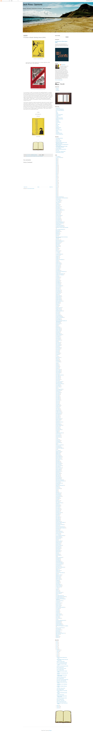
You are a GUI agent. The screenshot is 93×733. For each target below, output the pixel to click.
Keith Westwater (58, 424)
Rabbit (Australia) (58, 127)
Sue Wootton (58, 582)
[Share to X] (41, 154)
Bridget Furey (58, 246)
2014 (56, 182)
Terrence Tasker (58, 593)
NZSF (57, 490)
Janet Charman (58, 379)
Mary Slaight (58, 466)
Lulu (56, 449)
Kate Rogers (58, 417)
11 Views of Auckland (59, 157)
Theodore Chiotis (58, 605)
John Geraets (58, 394)
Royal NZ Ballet (58, 555)
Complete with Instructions (60, 273)
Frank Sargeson (58, 318)
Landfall (57, 116)
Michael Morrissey (58, 471)
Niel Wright (57, 484)
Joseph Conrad (58, 405)
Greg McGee (58, 332)
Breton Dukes (58, 243)
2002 (56, 169)
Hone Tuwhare (58, 348)
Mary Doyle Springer (59, 465)
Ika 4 (56, 355)
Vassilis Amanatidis (59, 623)
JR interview (58, 406)
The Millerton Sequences (59, 597)
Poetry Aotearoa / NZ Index (60, 152)
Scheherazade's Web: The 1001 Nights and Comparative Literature (61, 146)
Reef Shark (57, 128)
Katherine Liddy (58, 419)
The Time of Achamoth (59, 600)
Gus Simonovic (58, 335)
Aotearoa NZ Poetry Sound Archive (61, 149)
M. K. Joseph (58, 450)
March (58, 705)
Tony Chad (57, 617)
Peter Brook (57, 514)
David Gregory (58, 283)
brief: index (57, 150)
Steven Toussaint (58, 579)
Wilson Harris (58, 634)
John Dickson (58, 393)
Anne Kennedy (58, 218)
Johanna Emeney (58, 390)
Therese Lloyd (58, 606)
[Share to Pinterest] (43, 154)
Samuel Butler (58, 558)
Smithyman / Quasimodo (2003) (61, 677)
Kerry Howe (57, 427)
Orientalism (57, 497)
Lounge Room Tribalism (59, 448)
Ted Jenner (57, 591)
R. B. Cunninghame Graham (60, 535)
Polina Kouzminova (59, 531)
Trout (56, 619)
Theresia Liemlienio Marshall (60, 607)
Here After (57, 346)
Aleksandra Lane (58, 206)
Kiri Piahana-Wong (58, 429)
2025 (56, 194)
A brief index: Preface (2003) (61, 688)
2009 (56, 177)
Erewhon (57, 304)
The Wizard (57, 601)
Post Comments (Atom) (30, 188)
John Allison (57, 391)
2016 (57, 646)
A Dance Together (58, 200)
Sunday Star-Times (59, 585)
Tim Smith (57, 609)
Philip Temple (58, 519)
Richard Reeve (58, 543)
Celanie (57, 260)
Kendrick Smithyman (59, 425)
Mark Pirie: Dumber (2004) (60, 661)
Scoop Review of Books (59, 562)
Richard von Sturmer (59, 545)
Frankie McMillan (58, 319)
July (57, 652)
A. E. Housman (58, 201)
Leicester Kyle (58, 440)
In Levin (57, 356)
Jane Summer (58, 377)
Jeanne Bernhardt (58, 382)
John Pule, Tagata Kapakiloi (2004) (62, 662)
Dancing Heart (58, 280)
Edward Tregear (58, 295)
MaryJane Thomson (59, 467)
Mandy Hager (58, 454)
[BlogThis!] (40, 154)
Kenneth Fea (58, 426)
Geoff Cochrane (58, 323)
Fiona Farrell (58, 314)
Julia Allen (57, 407)
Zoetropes (57, 637)
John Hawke (58, 396)
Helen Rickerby (58, 345)
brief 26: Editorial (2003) (60, 689)
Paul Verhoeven (58, 509)
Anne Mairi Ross (58, 219)
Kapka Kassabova (58, 413)
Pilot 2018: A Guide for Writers (60, 522)
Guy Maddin (57, 336)
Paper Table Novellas (59, 502)
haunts (57, 341)
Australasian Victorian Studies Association (62, 227)
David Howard (58, 284)
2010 (56, 178)
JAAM (57, 112)
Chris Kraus (57, 268)
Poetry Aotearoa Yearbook (60, 524)
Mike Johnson (58, 475)
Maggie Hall (57, 453)
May (57, 655)
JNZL (56, 388)
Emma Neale (58, 302)
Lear (56, 438)
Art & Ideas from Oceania (59, 225)
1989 (56, 160)
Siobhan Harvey (58, 570)
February (58, 706)
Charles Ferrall (58, 262)
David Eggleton (58, 282)
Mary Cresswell (58, 464)
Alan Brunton (58, 204)
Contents (57, 89)
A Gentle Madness (58, 148)
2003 (56, 170)
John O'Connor (58, 400)
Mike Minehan (58, 476)
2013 (56, 181)
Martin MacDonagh (59, 463)
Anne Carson (58, 217)
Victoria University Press (59, 134)
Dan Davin (57, 279)
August (58, 651)
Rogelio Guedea (58, 550)
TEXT (57, 594)
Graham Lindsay (58, 330)
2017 (57, 645)
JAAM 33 (57, 365)
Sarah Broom (58, 559)
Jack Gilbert (57, 366)
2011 (56, 179)
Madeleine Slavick (58, 451)
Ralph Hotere (58, 538)
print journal (57, 533)
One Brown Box (58, 495)
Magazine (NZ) (58, 452)
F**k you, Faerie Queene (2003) (61, 668)
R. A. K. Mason (58, 534)
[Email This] (39, 154)
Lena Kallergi (58, 441)
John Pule (57, 403)
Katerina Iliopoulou (58, 418)
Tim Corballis (58, 608)
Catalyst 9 (57, 258)
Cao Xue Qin (58, 255)
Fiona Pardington (58, 315)
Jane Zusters (58, 378)
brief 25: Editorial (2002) (60, 699)
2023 (56, 192)
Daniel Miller (58, 281)
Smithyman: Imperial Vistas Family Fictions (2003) (62, 675)
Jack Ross (57, 367)
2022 (56, 191)
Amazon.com (58, 214)
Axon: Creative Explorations (60, 110)
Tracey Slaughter (58, 618)
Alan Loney (57, 205)
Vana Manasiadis (58, 621)
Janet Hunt (57, 380)
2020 (56, 189)
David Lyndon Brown (59, 285)
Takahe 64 (57, 590)
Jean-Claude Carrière (59, 381)
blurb (56, 235)
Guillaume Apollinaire (59, 334)
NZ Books (57, 486)
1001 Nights (57, 156)
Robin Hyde (57, 549)
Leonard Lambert (58, 442)
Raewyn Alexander (58, 537)
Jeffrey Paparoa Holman (59, 383)
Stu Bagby (57, 580)
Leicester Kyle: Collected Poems (60, 151)
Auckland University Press (60, 109)
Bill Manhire (57, 233)
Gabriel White (58, 322)
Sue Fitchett (57, 581)
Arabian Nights (58, 224)
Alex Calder (57, 207)
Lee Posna (57, 439)
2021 (56, 190)
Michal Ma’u (57, 472)
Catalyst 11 (57, 257)
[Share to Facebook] (42, 154)
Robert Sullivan (58, 548)
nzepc (57, 123)
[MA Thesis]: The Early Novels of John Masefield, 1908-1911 (61, 143)
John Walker (58, 404)
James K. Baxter (58, 370)
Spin (56, 573)
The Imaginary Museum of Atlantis (61, 596)
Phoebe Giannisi (58, 521)
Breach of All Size (58, 242)
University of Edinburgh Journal (60, 620)
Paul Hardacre (58, 508)
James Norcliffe (58, 372)
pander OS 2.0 (58, 500)
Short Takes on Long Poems (60, 567)
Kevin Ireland (58, 428)
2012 (56, 180)
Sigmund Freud (58, 568)
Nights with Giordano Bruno (60, 485)
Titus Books (57, 132)
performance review (59, 512)
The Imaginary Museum (59, 138)
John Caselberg (58, 392)
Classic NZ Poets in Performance (61, 271)
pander (57, 499)
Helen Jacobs (58, 343)
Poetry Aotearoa (58, 523)
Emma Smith (58, 303)
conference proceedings (59, 274)
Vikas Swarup (58, 628)
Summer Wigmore (58, 584)
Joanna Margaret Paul (59, 389)
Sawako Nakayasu (58, 561)
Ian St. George (58, 353)
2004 (56, 171)
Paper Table (57, 124)
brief (56, 111)
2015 (56, 183)
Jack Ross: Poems (58, 140)
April (57, 656)
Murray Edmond (58, 478)
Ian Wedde (57, 354)
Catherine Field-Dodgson (59, 259)
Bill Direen (57, 232)
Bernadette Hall (58, 231)
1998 (56, 165)
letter (56, 443)
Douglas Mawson (58, 292)
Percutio (57, 125)
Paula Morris (58, 511)
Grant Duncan (58, 331)
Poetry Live (57, 525)
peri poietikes (58, 513)
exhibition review (58, 309)
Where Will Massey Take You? (60, 633)
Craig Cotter (57, 278)
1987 (56, 158)
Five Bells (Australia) (59, 316)
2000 (56, 167)
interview (57, 359)
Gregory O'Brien (58, 333)
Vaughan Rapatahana (59, 624)
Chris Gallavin (58, 267)
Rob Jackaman (58, 546)
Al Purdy (57, 203)
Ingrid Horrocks (58, 357)
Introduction (57, 90)
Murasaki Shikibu (58, 477)
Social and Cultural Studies (60, 572)
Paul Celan (57, 507)
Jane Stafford (58, 376)
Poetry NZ (57, 126)
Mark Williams (58, 461)
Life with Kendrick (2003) (60, 694)
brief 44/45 (57, 248)
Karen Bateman (58, 414)
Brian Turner (58, 245)
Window (57, 635)
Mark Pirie (57, 460)
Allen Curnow (58, 213)
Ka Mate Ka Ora (58, 115)
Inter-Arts (57, 358)
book (56, 238)
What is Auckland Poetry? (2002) (61, 701)
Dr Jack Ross (63, 64)
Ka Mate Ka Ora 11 (58, 412)
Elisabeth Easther (58, 296)
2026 (56, 195)
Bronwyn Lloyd (58, 250)
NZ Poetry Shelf (58, 122)
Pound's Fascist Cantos (59, 532)
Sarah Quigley (58, 560)
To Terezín (57, 612)
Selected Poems (58, 566)
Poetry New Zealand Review (60, 526)
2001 (56, 168)
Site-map (57, 88)
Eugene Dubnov (58, 308)
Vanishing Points (58, 622)
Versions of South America (60, 627)
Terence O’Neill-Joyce (59, 592)
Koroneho (57, 430)
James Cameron (58, 369)
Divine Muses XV (58, 290)
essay (57, 306)
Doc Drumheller (58, 291)
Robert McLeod (58, 547)
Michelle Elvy (58, 474)
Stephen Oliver (58, 578)
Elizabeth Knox (58, 297)
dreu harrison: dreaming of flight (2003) (62, 679)
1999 (56, 166)
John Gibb (57, 395)
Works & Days (58, 139)
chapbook (57, 261)
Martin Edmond (58, 462)
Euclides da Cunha (59, 307)
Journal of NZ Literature (59, 114)
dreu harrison (58, 293)
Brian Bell (57, 244)
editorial (57, 294)
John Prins (57, 402)
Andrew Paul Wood (59, 215)
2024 (56, 193)
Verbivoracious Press (59, 133)
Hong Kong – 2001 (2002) (60, 700)
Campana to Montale (59, 254)
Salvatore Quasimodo (59, 557)
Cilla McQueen (58, 270)
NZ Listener (57, 121)
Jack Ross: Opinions (32, 4)
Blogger (50, 730)
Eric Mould (57, 305)
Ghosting (57, 324)
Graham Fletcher (58, 329)
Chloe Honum (58, 266)
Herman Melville (58, 347)
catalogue (57, 256)
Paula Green (58, 510)
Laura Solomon (58, 436)
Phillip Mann (58, 520)
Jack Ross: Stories (58, 141)
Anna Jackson (58, 216)
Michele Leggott (58, 473)
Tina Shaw (57, 610)
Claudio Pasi (58, 272)
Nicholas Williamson (59, 483)
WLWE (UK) (57, 636)
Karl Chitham (58, 416)
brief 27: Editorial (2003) (60, 669)
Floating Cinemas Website (60, 317)
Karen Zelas (57, 415)
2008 (56, 176)
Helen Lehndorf (58, 344)
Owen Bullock (58, 498)
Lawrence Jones (58, 437)
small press (57, 571)
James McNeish (58, 371)
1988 (56, 159)
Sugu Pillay (57, 583)
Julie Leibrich (58, 408)
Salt (56, 556)
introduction (57, 360)
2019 (56, 188)
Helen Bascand (58, 342)
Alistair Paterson (58, 212)
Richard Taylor (58, 544)
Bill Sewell (57, 234)
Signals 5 (57, 569)
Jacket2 (57, 113)
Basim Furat (57, 230)
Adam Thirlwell (58, 202)
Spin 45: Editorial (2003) (60, 678)
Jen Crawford (58, 384)
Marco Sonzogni (58, 455)
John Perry (57, 401)
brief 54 (57, 249)
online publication (58, 496)
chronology (57, 269)
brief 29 (39, 58)
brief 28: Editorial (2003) (60, 667)
